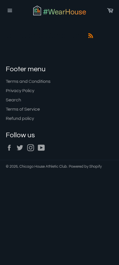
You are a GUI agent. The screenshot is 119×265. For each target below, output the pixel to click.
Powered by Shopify (85, 167)
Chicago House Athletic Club (43, 167)
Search (13, 100)
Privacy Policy (20, 90)
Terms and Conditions (28, 81)
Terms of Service (23, 109)
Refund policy (20, 118)
